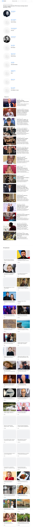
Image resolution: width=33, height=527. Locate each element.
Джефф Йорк (13, 70)
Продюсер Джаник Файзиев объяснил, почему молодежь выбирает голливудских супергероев (23, 111)
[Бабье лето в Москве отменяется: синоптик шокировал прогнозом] (9, 491)
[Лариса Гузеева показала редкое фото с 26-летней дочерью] (9, 339)
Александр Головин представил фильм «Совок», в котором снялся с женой (23, 206)
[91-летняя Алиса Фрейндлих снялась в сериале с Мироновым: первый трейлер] (23, 284)
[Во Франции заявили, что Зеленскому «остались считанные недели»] (23, 256)
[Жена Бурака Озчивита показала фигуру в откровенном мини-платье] (9, 381)
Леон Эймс (13, 45)
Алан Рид (12, 62)
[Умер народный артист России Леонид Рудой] (9, 284)
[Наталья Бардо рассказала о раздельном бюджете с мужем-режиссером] (9, 505)
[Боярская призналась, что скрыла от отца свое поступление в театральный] (23, 450)
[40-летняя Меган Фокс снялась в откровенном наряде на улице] (9, 436)
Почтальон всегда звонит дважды (7, 4)
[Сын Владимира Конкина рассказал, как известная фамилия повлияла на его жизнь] (23, 381)
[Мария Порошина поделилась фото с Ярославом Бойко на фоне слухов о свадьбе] (9, 312)
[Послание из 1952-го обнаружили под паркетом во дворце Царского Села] (9, 325)
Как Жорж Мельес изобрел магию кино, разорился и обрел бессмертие (22, 139)
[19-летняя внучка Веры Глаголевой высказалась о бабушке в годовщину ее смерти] (9, 519)
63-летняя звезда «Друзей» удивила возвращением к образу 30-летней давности (23, 149)
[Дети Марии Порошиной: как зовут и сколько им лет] (23, 270)
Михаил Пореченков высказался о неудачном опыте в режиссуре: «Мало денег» (22, 187)
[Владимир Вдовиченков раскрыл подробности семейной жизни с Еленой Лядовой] (9, 298)
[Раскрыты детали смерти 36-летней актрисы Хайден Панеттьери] (9, 478)
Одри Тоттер (13, 53)
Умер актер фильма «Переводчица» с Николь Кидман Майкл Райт (22, 158)
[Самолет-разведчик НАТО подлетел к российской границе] (9, 395)
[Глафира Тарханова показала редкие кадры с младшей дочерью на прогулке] (23, 339)
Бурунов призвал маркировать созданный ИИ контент (23, 101)
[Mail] (2, 1)
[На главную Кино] (4, 1)
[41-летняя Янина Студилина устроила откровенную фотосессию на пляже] (23, 408)
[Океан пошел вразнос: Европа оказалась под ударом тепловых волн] (23, 325)
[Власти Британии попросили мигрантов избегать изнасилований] (23, 505)
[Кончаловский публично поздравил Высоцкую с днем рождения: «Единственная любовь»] (23, 491)
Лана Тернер (13, 11)
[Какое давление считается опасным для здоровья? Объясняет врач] (23, 436)
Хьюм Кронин (13, 36)
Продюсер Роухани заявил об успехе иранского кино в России (23, 215)
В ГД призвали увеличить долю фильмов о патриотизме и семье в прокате (22, 196)
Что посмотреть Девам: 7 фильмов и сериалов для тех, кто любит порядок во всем (23, 130)
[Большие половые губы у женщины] (23, 298)
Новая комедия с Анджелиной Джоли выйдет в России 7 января (23, 177)
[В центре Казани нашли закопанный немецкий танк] (23, 464)
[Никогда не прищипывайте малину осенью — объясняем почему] (9, 422)
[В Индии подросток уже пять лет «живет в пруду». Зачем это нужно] (9, 408)
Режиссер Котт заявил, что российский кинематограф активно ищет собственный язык (22, 120)
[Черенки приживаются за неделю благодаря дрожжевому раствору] (23, 519)
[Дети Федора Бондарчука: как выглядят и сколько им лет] (23, 395)
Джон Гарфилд (13, 19)
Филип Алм (13, 79)
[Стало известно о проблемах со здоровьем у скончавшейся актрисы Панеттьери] (9, 270)
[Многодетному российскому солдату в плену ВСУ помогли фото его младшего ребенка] (9, 256)
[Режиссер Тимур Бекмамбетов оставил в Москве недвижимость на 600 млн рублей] (23, 422)
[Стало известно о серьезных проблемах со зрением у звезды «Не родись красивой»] (9, 464)
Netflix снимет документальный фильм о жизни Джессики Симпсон (22, 168)
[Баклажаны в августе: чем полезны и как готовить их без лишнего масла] (23, 478)
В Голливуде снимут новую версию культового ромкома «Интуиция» (23, 234)
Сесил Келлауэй (14, 28)
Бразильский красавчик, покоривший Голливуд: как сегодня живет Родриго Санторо (22, 225)
